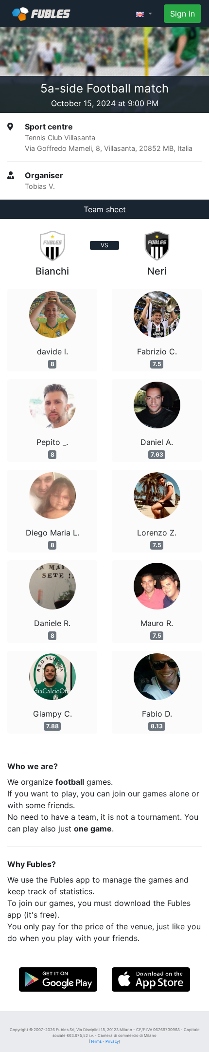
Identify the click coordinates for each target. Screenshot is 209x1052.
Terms (96, 1041)
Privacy (112, 1041)
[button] (144, 13)
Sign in (182, 13)
